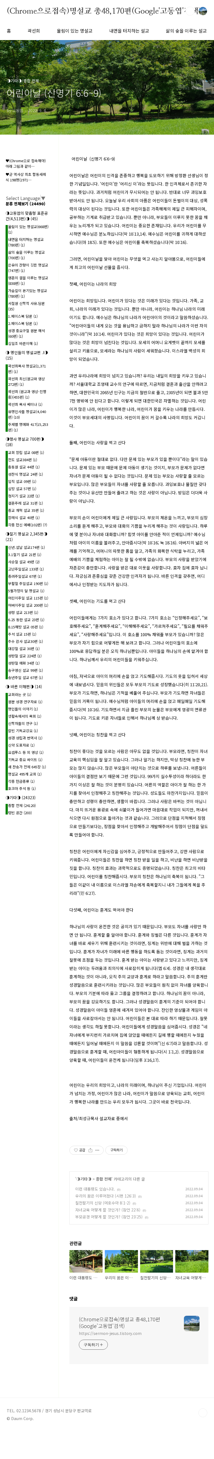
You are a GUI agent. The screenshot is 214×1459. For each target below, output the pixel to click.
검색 (190, 11)
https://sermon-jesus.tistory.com (110, 1333)
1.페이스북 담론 (23, 316)
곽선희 (34, 30)
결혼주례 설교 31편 (25, 503)
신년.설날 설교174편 (26, 547)
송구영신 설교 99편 (25, 670)
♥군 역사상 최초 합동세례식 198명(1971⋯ (26, 177)
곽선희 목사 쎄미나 (25, 404)
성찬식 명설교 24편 (25, 474)
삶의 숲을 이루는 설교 (186, 30)
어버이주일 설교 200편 (28, 605)
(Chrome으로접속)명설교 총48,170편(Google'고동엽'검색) (104, 10)
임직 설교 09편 (22, 481)
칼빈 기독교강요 (23, 730)
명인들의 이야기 (23, 709)
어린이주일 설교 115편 (28, 598)
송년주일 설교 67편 (25, 677)
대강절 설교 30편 (24, 648)
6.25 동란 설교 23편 (26, 619)
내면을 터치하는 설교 (129, 30)
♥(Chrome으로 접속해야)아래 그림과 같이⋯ (26, 163)
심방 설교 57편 (22, 488)
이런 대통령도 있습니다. (95, 1189)
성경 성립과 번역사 (25, 737)
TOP (202, 1412)
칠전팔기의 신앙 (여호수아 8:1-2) (102, 1203)
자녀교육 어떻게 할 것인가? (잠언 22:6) (107, 1210)
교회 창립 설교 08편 (26, 452)
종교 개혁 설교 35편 (26, 510)
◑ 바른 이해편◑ (24, 686)
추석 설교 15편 (22, 634)
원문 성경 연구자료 (25, 701)
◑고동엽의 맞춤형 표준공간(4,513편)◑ (27, 215)
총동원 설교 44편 (24, 467)
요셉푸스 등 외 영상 (25, 752)
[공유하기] (90, 1150)
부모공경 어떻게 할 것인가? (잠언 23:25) (109, 1216)
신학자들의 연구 (23, 723)
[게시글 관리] (97, 1150)
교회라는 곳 (19, 694)
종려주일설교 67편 (25, 576)
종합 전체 (103, 1179)
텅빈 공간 (20, 812)
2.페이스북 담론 (23, 323)
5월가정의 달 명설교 (26, 590)
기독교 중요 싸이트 (25, 759)
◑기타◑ (83, 1179)
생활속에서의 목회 (24, 716)
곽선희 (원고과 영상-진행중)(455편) (27, 394)
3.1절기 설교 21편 (24, 554)
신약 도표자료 (21, 745)
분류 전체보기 (25, 203)
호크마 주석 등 (22, 788)
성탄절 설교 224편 (25, 655)
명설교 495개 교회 (25, 774)
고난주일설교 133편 (26, 569)
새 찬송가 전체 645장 (27, 766)
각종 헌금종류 (21, 781)
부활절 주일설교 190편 (28, 583)
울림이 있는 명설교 (75, 30)
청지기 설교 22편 (24, 495)
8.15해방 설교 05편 (25, 626)
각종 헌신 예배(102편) (27, 524)
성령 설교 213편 (23, 612)
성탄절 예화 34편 (24, 663)
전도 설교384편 (22, 459)
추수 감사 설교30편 (25, 641)
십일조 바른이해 (23, 343)
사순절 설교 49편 (24, 561)
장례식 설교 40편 (24, 517)
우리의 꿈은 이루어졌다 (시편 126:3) (105, 1196)
